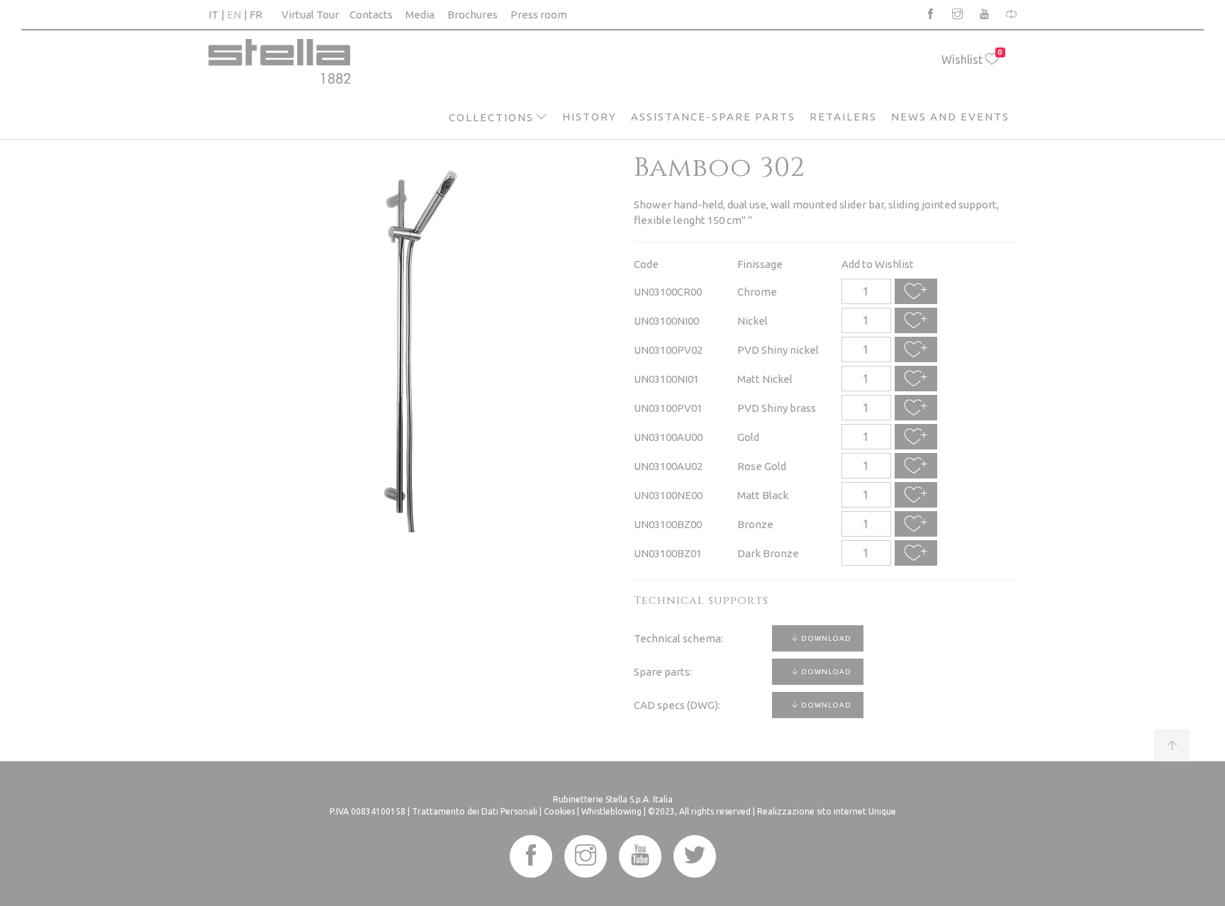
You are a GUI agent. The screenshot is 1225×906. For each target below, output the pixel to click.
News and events (950, 117)
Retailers (843, 117)
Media (420, 15)
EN (234, 15)
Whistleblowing (611, 811)
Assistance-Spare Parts (713, 117)
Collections (491, 117)
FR (256, 15)
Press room (538, 15)
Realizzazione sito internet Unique (826, 811)
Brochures (472, 15)
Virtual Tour (310, 15)
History (589, 117)
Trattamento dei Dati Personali (474, 811)
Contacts (371, 15)
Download (825, 638)
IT (213, 15)
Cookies (559, 811)
